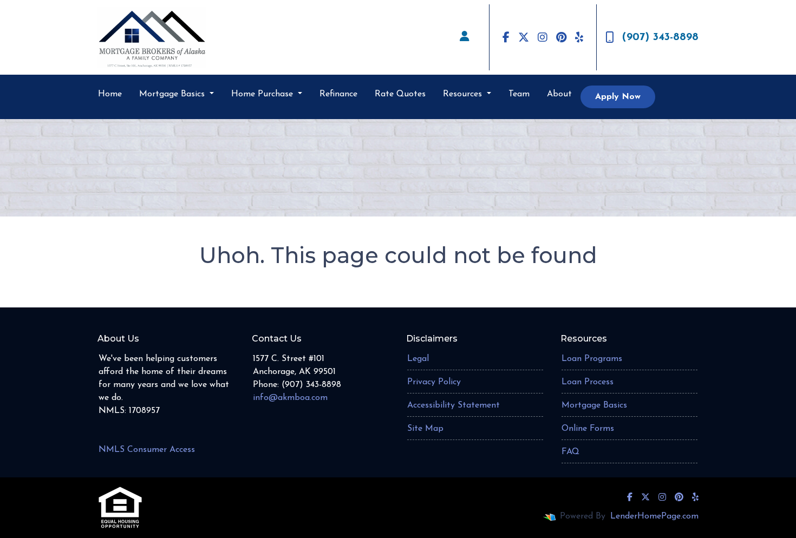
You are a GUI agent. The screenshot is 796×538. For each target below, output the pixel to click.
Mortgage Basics (173, 94)
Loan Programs (592, 359)
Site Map (425, 428)
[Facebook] (506, 37)
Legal (418, 359)
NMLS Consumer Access (147, 449)
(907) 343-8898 (660, 37)
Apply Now (618, 97)
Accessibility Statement (453, 405)
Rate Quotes (400, 94)
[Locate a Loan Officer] (464, 37)
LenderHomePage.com (654, 516)
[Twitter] (523, 37)
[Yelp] (579, 37)
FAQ (570, 452)
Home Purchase (263, 94)
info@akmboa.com (290, 397)
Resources (464, 94)
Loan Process (588, 382)
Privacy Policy (434, 382)
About (559, 94)
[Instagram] (542, 37)
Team (519, 94)
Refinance (338, 94)
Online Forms (588, 428)
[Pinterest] (561, 37)
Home (110, 94)
